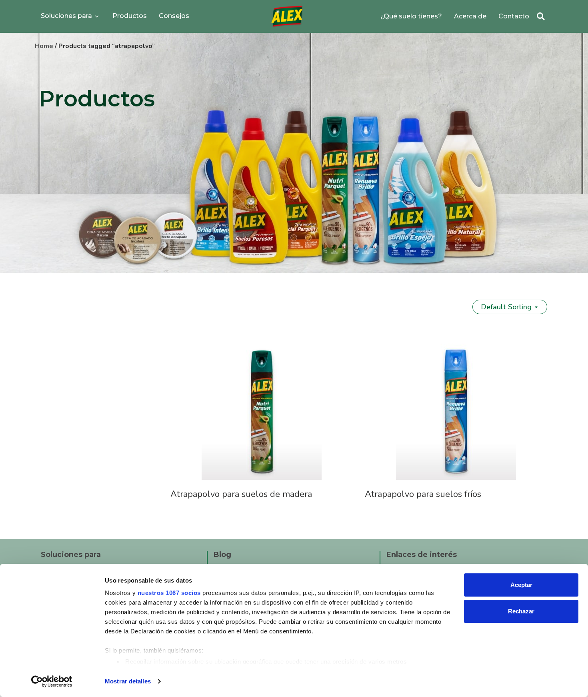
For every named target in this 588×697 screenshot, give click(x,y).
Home (44, 46)
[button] (540, 16)
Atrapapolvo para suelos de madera (241, 494)
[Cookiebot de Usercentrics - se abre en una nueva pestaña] (52, 681)
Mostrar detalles (128, 681)
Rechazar (521, 611)
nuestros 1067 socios (169, 592)
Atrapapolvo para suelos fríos (423, 494)
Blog (222, 554)
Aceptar (521, 584)
